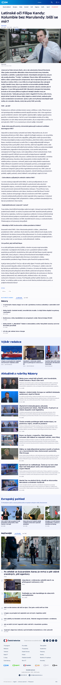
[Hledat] (51, 2)
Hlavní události (7, 7)
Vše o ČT (24, 660)
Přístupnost (30, 681)
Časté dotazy (7, 660)
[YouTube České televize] (50, 640)
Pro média (24, 645)
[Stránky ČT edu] (55, 665)
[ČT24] (5, 2)
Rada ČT (6, 654)
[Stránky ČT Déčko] (37, 665)
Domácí (26, 7)
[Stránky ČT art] (46, 665)
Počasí (23, 654)
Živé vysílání (43, 645)
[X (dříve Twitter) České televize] (53, 640)
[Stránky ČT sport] (16, 665)
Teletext (6, 651)
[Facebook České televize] (47, 640)
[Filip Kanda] (30, 46)
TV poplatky (25, 648)
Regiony (37, 7)
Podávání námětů (26, 657)
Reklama (6, 648)
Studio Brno (43, 648)
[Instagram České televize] (44, 640)
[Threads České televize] (56, 640)
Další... (43, 7)
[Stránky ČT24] (6, 665)
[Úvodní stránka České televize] (12, 640)
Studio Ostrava (25, 651)
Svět (31, 7)
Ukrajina (15, 7)
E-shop (5, 657)
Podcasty (42, 651)
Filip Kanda (3, 25)
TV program (7, 645)
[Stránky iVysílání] (27, 665)
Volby (20, 7)
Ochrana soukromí (22, 681)
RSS (56, 681)
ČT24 (10, 291)
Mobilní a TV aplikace (45, 657)
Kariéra (42, 654)
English (14, 681)
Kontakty (42, 660)
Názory (4, 291)
